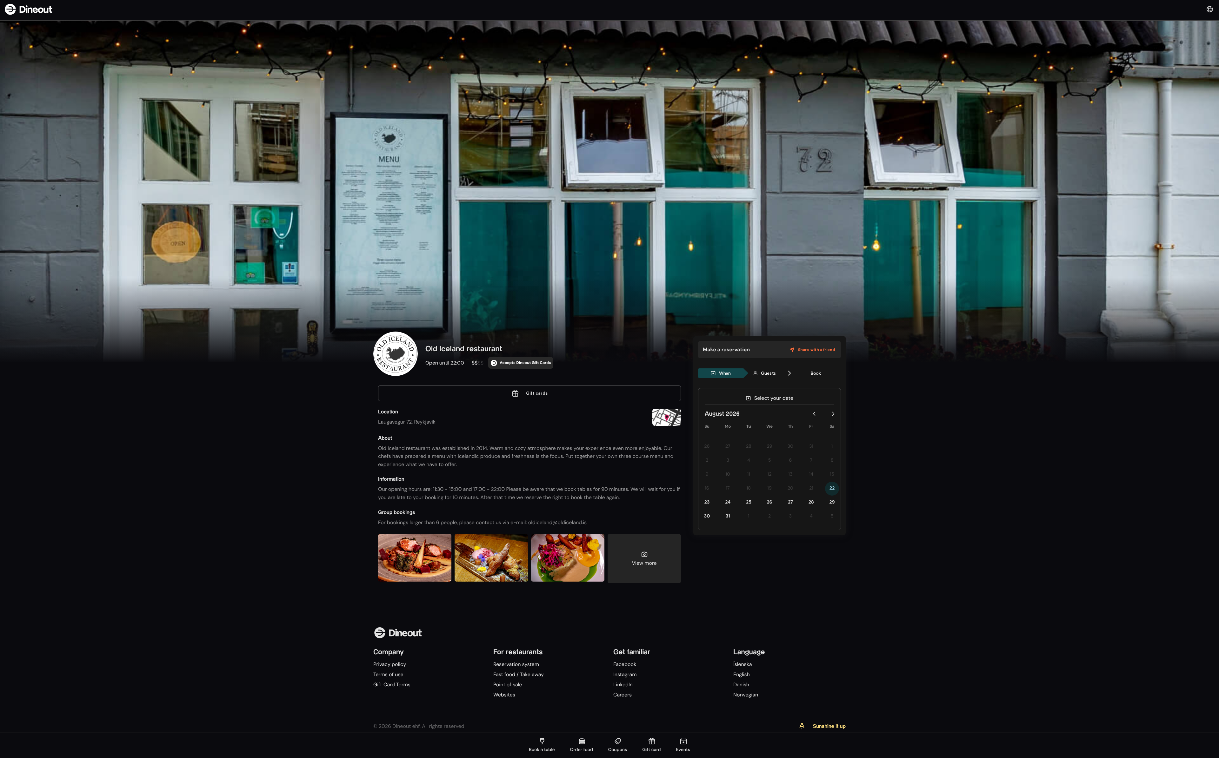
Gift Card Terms (391, 684)
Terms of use (388, 674)
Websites (504, 694)
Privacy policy (389, 664)
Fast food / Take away (518, 674)
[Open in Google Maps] (666, 418)
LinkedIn (623, 684)
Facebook (624, 664)
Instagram (624, 674)
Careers (622, 694)
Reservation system (516, 664)
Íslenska (742, 664)
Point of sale (507, 684)
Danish (741, 684)
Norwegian (745, 694)
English (741, 674)
